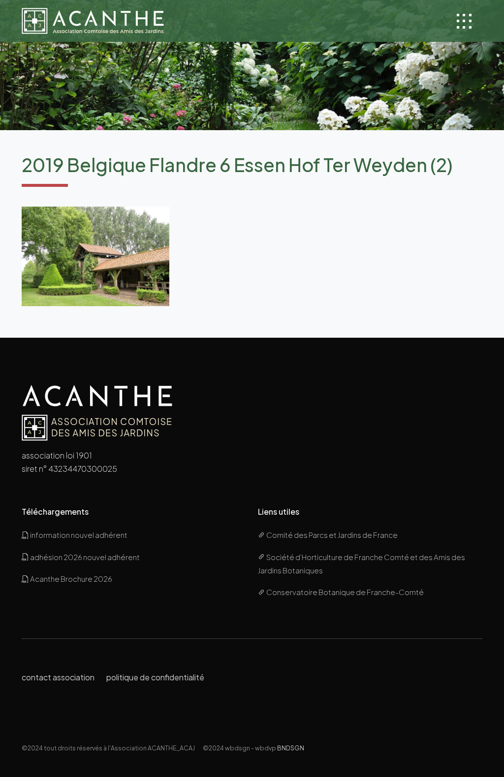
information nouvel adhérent (78, 534)
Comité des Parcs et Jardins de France (331, 534)
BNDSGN (290, 748)
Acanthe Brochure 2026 (70, 578)
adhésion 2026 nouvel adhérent (84, 557)
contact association (58, 677)
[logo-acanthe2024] (93, 21)
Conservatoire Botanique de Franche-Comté (344, 592)
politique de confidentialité (155, 677)
